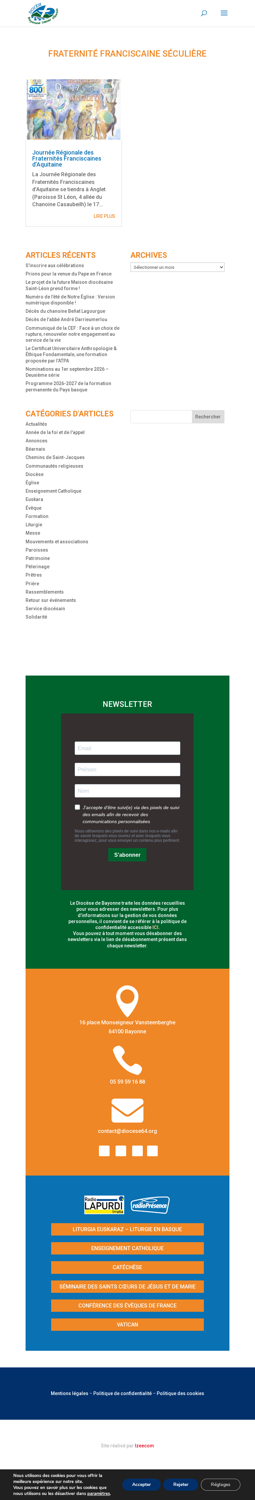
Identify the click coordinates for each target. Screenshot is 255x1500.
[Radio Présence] (150, 1212)
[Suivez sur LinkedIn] (152, 1151)
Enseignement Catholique (53, 491)
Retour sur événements (51, 600)
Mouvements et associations (57, 541)
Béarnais (35, 449)
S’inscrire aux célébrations (55, 265)
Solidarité (36, 617)
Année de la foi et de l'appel (55, 432)
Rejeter (180, 1484)
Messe (33, 533)
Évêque (34, 508)
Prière (32, 583)
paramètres (98, 1494)
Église (32, 482)
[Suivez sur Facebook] (104, 1151)
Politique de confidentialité (122, 1393)
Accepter (141, 1484)
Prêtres (34, 575)
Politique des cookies (180, 1393)
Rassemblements (45, 592)
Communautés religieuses (54, 466)
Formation (37, 516)
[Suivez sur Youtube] (137, 1151)
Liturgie (34, 524)
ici (155, 927)
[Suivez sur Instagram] (121, 1151)
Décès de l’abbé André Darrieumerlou (66, 319)
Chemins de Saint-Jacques (55, 457)
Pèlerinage (37, 566)
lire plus (104, 216)
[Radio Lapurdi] (106, 1212)
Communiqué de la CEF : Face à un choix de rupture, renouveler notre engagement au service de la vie (73, 334)
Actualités (36, 424)
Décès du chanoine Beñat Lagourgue (65, 311)
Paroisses (37, 550)
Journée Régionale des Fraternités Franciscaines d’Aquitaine (66, 158)
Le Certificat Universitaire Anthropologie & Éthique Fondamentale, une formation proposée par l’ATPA (71, 354)
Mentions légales (69, 1393)
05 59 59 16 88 (127, 1082)
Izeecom (144, 1445)
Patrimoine (38, 558)
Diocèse (34, 474)
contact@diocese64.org (127, 1131)
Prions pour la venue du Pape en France (69, 273)
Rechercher (208, 416)
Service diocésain (45, 608)
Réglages (220, 1484)
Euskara (34, 499)
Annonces (36, 440)
